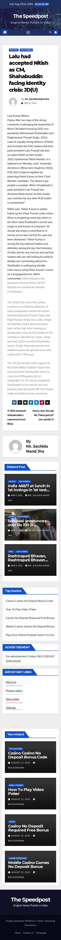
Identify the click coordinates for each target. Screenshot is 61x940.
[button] (50, 32)
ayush (11, 516)
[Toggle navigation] (28, 32)
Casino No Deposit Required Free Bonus (30, 618)
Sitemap (11, 707)
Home (17, 933)
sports (12, 481)
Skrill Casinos (16, 785)
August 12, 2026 (21, 763)
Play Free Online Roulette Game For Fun (30, 635)
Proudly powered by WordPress (21, 921)
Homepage (41, 933)
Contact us (28, 933)
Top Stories (26, 50)
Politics (14, 50)
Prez (11, 551)
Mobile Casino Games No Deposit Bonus (30, 626)
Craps (12, 822)
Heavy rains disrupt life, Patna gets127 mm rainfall (43, 415)
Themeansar (30, 925)
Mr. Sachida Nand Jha (37, 99)
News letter (12, 699)
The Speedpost (30, 16)
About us (11, 682)
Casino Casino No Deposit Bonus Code (29, 601)
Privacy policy (14, 690)
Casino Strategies (17, 858)
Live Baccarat (15, 749)
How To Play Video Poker (21, 609)
